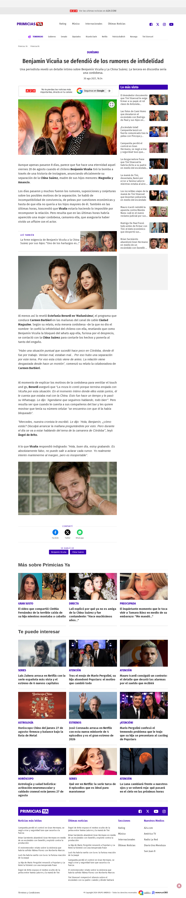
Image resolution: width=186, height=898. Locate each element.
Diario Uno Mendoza (155, 845)
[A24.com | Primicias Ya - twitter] (157, 24)
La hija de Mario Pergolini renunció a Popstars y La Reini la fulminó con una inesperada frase (41, 863)
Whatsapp (80, 538)
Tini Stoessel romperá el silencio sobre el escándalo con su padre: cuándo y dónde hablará (91, 878)
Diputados (76, 36)
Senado (64, 36)
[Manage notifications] (179, 885)
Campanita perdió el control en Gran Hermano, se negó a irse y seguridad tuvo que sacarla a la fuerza (41, 830)
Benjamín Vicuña (58, 552)
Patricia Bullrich (118, 36)
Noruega (133, 36)
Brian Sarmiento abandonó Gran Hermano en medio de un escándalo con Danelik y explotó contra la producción (42, 840)
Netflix (104, 36)
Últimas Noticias (116, 23)
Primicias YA (22, 46)
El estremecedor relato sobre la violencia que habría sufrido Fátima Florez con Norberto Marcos (41, 849)
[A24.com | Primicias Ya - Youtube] (171, 24)
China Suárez (78, 552)
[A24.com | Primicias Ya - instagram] (164, 24)
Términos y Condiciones (29, 892)
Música (75, 23)
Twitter (67, 538)
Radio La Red (151, 839)
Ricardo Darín (91, 36)
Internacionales (93, 23)
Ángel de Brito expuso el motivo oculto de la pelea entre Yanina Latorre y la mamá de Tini (39, 871)
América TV (150, 833)
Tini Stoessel (147, 36)
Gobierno (52, 36)
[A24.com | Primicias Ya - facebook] (151, 24)
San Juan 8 (149, 851)
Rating (62, 23)
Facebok (55, 538)
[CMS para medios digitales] (160, 893)
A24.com (148, 828)
